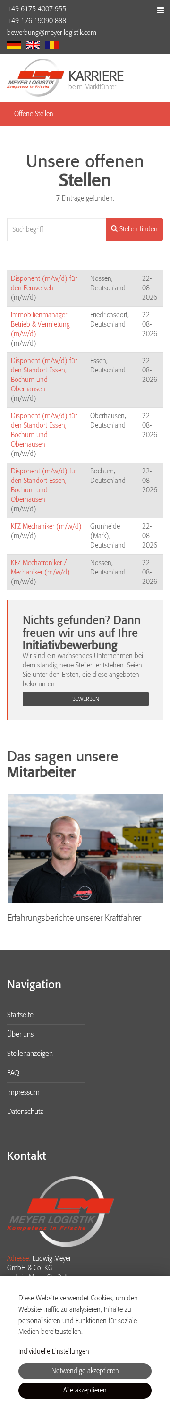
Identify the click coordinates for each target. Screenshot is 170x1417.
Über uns (20, 1034)
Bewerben (85, 699)
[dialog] (85, 1346)
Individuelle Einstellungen (53, 1352)
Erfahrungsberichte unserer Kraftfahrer (74, 918)
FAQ (13, 1073)
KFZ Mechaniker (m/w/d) (46, 527)
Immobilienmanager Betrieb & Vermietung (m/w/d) (40, 324)
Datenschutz (25, 1111)
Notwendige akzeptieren (85, 1371)
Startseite (20, 1015)
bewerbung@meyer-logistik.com (51, 33)
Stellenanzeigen (30, 1053)
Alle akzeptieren (85, 1390)
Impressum (23, 1092)
